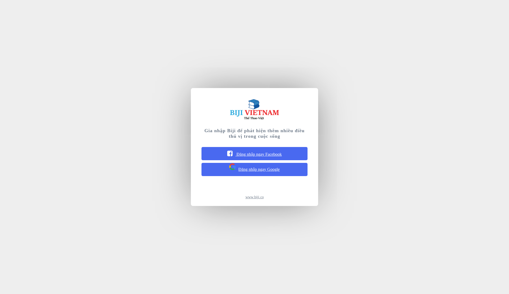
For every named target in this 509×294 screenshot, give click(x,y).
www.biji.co (254, 197)
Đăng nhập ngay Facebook (258, 154)
